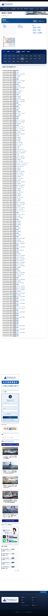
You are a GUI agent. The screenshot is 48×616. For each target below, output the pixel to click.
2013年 (22, 58)
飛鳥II (18, 70)
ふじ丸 (18, 72)
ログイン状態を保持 (7, 413)
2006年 (14, 61)
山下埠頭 (39, 30)
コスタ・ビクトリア (20, 149)
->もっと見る (17, 570)
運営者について (34, 605)
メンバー (33, 602)
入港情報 (22, 597)
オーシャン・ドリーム (21, 113)
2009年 (39, 58)
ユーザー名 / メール (6, 403)
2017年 (5, 58)
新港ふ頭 (34, 27)
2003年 (26, 61)
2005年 (18, 61)
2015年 (14, 58)
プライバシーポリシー (25, 605)
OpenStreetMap (12, 43)
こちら (12, 400)
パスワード (4, 408)
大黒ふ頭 (34, 32)
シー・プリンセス (20, 128)
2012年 (26, 58)
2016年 (9, 58)
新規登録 (4, 419)
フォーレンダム (19, 142)
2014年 (18, 58)
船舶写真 (22, 602)
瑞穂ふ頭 (34, 30)
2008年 (5, 61)
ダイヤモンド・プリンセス (21, 164)
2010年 (35, 58)
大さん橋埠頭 (40, 32)
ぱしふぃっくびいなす (21, 80)
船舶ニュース (34, 597)
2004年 (22, 61)
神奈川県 (34, 21)
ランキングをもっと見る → (10, 520)
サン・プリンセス (20, 144)
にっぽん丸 (19, 75)
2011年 (31, 58)
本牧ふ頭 (39, 27)
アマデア (18, 108)
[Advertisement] (33, 4)
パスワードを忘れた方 (10, 419)
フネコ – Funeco (22, 612)
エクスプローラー (20, 91)
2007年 (9, 61)
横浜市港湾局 (20, 26)
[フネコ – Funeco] (7, 4)
